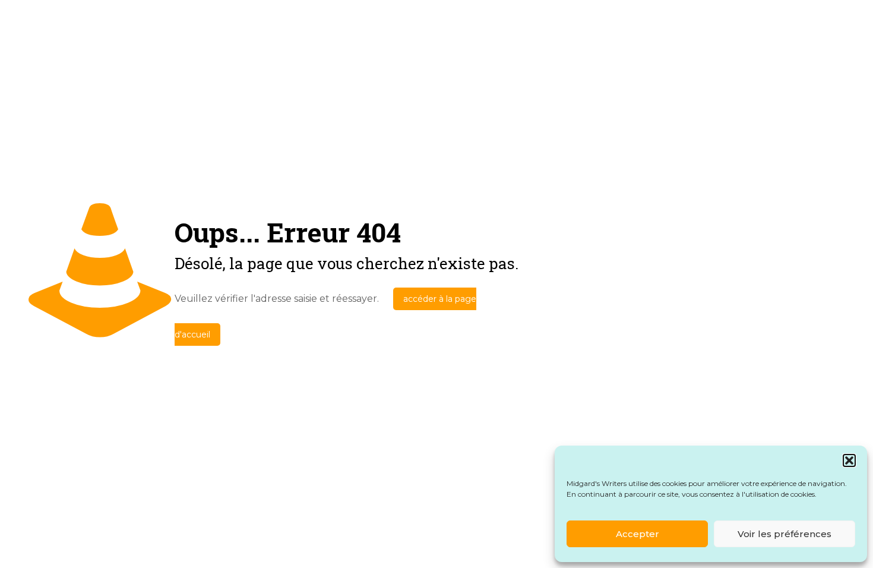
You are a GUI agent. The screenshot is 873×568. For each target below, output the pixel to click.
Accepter (637, 533)
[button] (849, 460)
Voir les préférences (784, 533)
